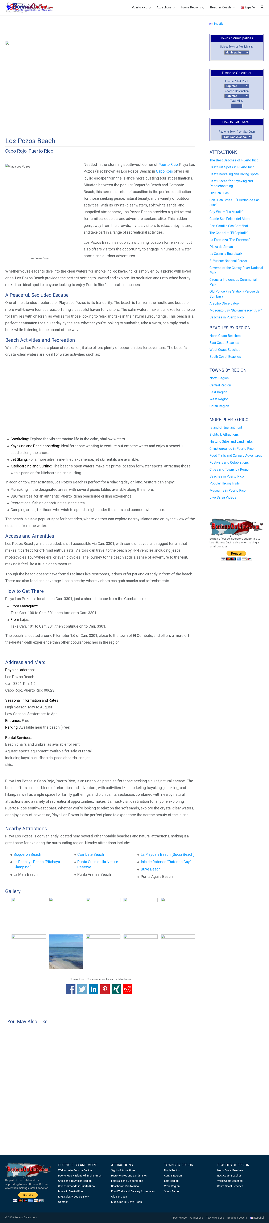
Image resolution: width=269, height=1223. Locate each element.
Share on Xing (116, 989)
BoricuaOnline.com (26, 1217)
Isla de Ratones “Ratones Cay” (166, 862)
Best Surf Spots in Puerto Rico (232, 167)
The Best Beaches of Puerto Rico (234, 160)
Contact (63, 1201)
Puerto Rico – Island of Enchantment (80, 1175)
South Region (219, 406)
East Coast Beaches (224, 343)
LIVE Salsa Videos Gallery (73, 1196)
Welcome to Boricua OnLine (75, 1170)
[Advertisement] (100, 28)
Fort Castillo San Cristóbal (229, 226)
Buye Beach (151, 869)
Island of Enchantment (226, 428)
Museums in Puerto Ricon (126, 1201)
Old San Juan (219, 193)
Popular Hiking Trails (225, 483)
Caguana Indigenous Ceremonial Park (233, 282)
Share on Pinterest (105, 989)
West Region (219, 399)
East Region (218, 392)
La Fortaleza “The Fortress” (230, 240)
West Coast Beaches (225, 350)
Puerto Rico (139, 7)
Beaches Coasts (221, 7)
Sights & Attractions (224, 435)
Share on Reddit (127, 989)
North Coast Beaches (225, 336)
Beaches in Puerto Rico (227, 317)
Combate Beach (90, 854)
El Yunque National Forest (228, 261)
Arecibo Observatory (225, 303)
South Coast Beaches (225, 357)
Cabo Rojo (164, 171)
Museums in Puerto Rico (228, 490)
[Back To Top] (258, 1213)
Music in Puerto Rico (70, 1191)
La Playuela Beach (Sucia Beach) (168, 854)
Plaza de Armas (221, 247)
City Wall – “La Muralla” (226, 212)
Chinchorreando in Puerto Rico (232, 449)
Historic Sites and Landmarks (231, 441)
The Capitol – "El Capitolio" (229, 233)
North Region (219, 378)
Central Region (220, 385)
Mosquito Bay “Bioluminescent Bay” (236, 310)
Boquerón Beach (27, 854)
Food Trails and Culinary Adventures (236, 456)
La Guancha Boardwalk (226, 254)
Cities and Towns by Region (230, 469)
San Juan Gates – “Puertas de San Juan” (235, 202)
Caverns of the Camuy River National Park (236, 270)
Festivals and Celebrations (229, 462)
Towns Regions (191, 7)
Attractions (164, 7)
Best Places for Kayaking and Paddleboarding (231, 183)
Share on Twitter (82, 989)
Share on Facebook (70, 989)
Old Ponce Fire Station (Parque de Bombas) (235, 293)
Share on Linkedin (93, 989)
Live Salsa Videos (223, 497)
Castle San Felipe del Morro (230, 219)
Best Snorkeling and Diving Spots (234, 174)
